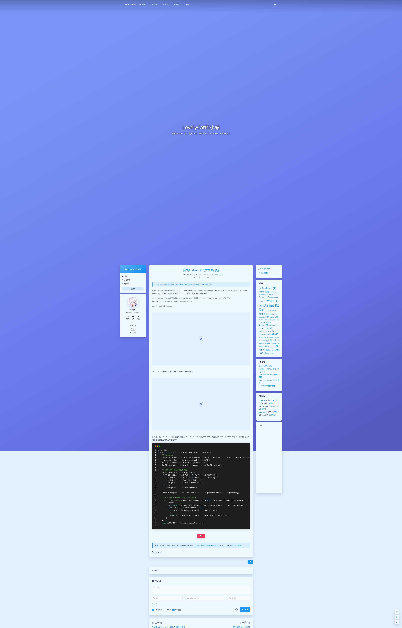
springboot (265, 328)
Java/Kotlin (215, 275)
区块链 (264, 337)
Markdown (158, 610)
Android (269, 288)
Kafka (273, 310)
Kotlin (263, 313)
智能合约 (273, 340)
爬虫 (276, 343)
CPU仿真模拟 (264, 273)
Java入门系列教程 (265, 268)
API (277, 292)
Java (271, 301)
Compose (264, 297)
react (273, 320)
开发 (221, 275)
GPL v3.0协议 (236, 545)
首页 (125, 276)
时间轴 (126, 284)
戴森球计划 (264, 341)
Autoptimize (263, 294)
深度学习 (269, 343)
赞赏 (201, 536)
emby (272, 297)
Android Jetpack (267, 291)
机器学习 (262, 343)
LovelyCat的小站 (130, 5)
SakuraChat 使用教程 (267, 386)
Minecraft (272, 317)
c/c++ (270, 294)
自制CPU (268, 346)
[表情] (236, 609)
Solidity (264, 324)
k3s (269, 310)
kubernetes (272, 314)
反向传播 (272, 337)
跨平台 (271, 350)
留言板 (275, 400)
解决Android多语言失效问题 (201, 270)
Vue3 (269, 334)
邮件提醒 (178, 610)
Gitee (133, 329)
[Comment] (397, 611)
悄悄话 (169, 610)
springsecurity (266, 331)
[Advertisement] (269, 459)
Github (133, 333)
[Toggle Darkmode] (397, 617)
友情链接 (127, 280)
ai (260, 289)
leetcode (263, 317)
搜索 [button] (133, 289)
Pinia (268, 320)
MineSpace (262, 320)
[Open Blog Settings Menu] (397, 622)
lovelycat (262, 400)
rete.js (262, 322)
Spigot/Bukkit (273, 325)
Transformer (263, 334)
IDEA (262, 301)
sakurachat (269, 322)
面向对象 (270, 353)
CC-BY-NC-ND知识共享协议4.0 (206, 545)
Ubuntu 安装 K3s (265, 366)
